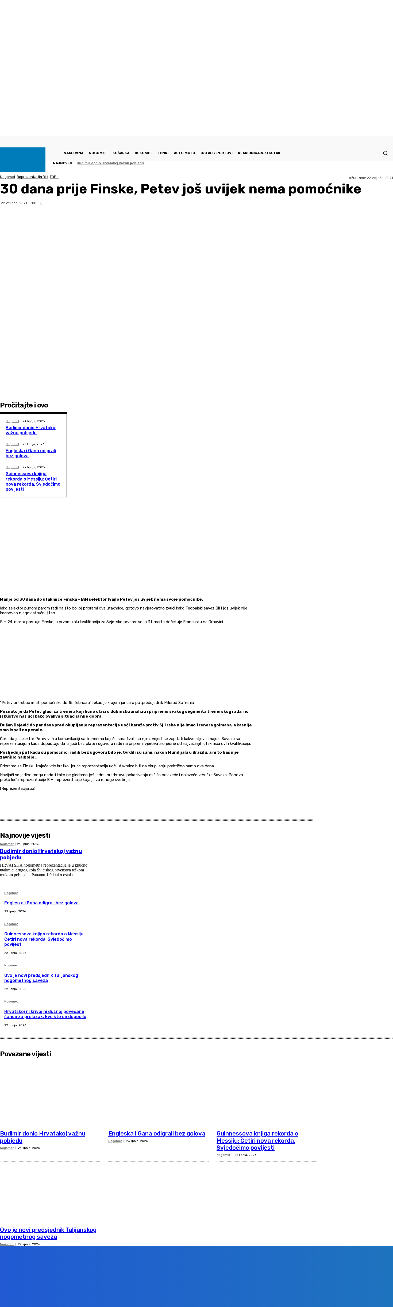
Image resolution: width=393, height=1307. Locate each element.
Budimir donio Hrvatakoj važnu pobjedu (110, 163)
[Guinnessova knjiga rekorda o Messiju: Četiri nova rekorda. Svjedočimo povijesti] (267, 1094)
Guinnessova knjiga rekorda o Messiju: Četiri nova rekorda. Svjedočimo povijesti (33, 481)
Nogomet (7, 176)
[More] (384, 211)
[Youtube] (97, 1294)
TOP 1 (54, 176)
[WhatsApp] (364, 211)
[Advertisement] (127, 558)
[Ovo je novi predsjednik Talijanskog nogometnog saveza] (50, 1190)
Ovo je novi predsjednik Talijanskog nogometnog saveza (41, 978)
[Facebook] (326, 211)
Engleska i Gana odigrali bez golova (41, 902)
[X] (345, 211)
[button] (385, 153)
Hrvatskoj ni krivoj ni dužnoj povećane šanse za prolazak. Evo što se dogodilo (45, 1014)
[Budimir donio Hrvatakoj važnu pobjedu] (50, 1094)
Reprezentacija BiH (32, 176)
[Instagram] (67, 1294)
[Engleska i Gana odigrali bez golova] (158, 1094)
